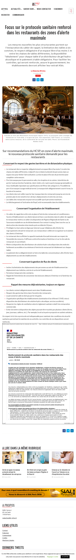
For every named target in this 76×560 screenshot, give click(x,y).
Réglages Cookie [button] (52, 557)
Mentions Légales (8, 540)
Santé (38, 75)
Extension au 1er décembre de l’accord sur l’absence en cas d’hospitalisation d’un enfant (61, 472)
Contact (5, 530)
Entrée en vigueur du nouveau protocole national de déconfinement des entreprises (11, 472)
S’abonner (58, 9)
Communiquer (18, 15)
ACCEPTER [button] (65, 557)
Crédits (4, 538)
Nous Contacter (44, 9)
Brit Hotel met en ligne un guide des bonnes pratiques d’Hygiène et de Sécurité (37, 472)
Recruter (5, 15)
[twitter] (38, 79)
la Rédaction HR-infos (38, 71)
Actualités (15, 9)
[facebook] (64, 431)
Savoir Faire (28, 9)
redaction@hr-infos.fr (9, 518)
